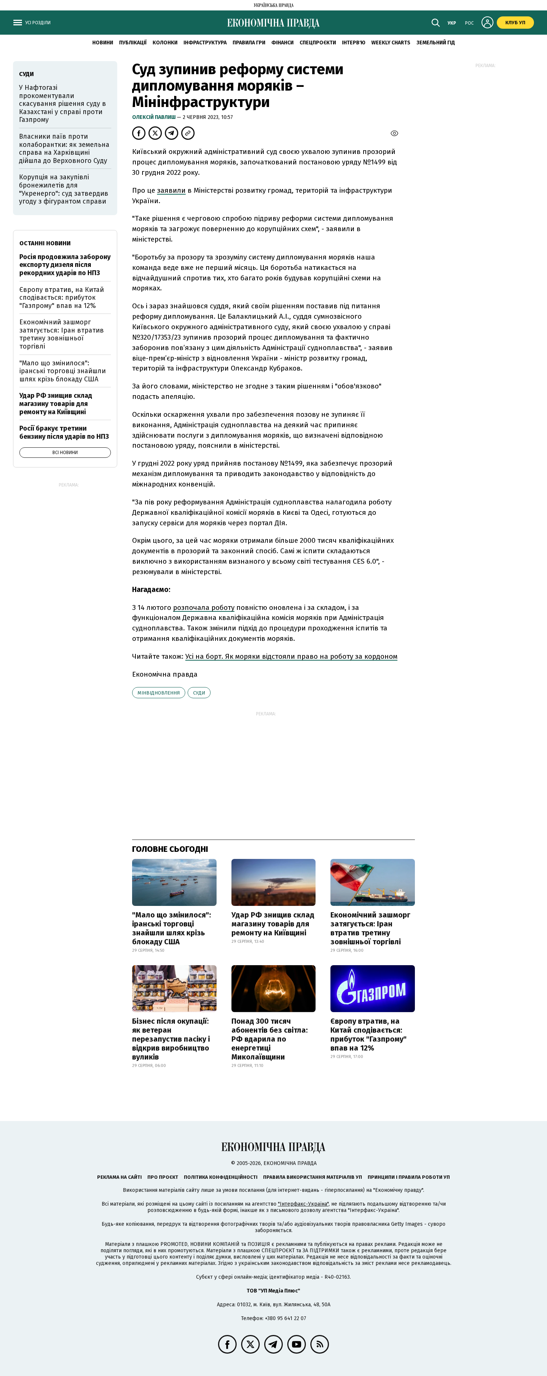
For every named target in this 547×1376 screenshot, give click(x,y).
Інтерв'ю (353, 43)
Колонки (165, 43)
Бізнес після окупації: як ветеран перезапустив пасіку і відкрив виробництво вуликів (171, 1039)
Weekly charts (390, 43)
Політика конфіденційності (220, 1177)
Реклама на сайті (119, 1177)
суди (199, 693)
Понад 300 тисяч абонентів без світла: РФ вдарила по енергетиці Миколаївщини (269, 1039)
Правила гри (249, 43)
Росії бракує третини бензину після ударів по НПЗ (64, 432)
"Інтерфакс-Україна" (303, 1204)
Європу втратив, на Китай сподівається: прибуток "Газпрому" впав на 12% (368, 1034)
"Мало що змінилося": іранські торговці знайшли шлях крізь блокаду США (171, 928)
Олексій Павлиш (154, 117)
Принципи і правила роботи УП (409, 1177)
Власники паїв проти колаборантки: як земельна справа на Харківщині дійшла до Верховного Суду (64, 148)
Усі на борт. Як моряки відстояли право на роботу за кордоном (291, 656)
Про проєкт (162, 1177)
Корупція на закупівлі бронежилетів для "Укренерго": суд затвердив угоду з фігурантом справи (63, 189)
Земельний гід (435, 43)
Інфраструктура (205, 43)
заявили (171, 190)
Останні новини (45, 243)
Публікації (133, 43)
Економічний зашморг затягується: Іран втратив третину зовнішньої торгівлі (370, 928)
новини (102, 43)
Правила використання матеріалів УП (312, 1177)
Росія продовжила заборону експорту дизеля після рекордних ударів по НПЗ (65, 265)
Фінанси (282, 43)
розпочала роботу (203, 607)
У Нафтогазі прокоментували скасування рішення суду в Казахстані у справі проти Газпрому (62, 104)
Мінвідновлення (159, 693)
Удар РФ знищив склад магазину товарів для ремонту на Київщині (272, 923)
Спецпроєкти (318, 43)
